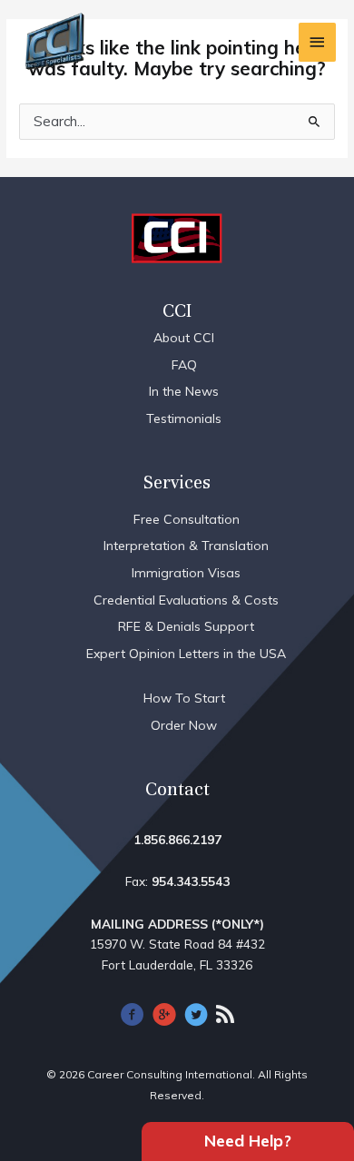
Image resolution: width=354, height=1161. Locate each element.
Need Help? (247, 1140)
